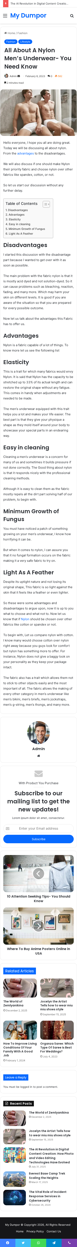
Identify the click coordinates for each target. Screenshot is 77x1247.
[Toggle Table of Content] (44, 204)
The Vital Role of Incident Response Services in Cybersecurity (48, 1196)
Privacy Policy (35, 1231)
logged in (26, 1086)
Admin (13, 76)
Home (11, 33)
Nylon (25, 619)
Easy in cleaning (19, 224)
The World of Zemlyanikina (13, 1003)
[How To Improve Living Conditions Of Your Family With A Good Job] (20, 1030)
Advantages (16, 214)
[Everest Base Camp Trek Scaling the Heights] (14, 1179)
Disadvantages (18, 210)
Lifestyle (25, 41)
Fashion (22, 33)
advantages (25, 153)
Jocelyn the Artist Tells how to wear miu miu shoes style (56, 1005)
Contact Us (54, 1231)
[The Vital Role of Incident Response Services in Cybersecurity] (14, 1197)
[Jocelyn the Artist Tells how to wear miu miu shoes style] (57, 988)
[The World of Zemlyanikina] (20, 988)
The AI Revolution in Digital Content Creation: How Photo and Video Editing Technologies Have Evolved (51, 1155)
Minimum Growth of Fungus (27, 228)
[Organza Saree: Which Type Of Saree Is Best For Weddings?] (57, 1030)
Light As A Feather (21, 233)
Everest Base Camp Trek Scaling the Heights (47, 1175)
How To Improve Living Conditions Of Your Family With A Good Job (20, 1049)
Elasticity (15, 219)
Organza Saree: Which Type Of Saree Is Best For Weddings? (57, 1047)
